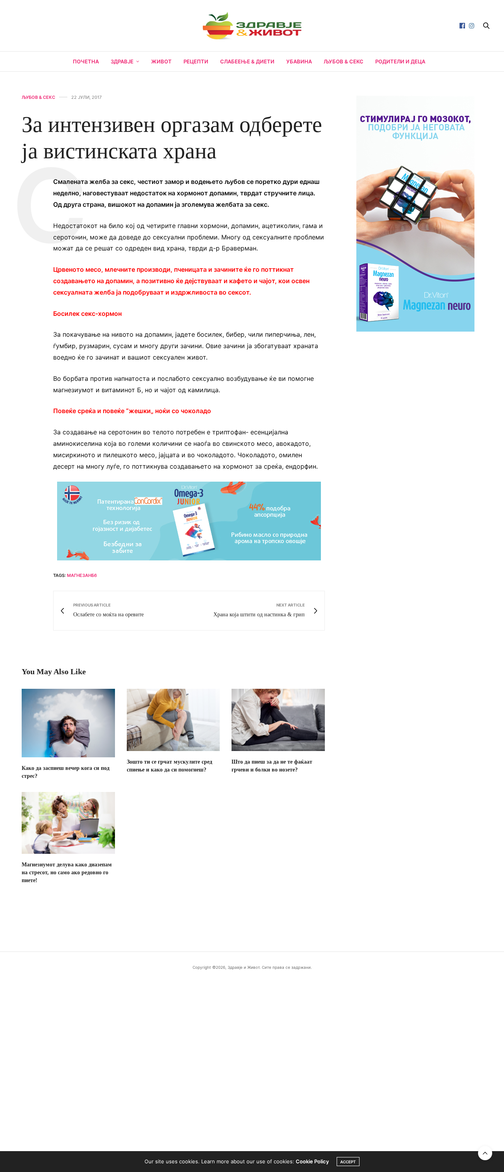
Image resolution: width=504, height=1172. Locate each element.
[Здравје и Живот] (251, 25)
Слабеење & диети (247, 61)
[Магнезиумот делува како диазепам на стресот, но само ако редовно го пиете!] (68, 823)
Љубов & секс (343, 61)
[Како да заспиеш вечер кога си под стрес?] (68, 723)
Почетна (86, 61)
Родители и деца (400, 61)
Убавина (299, 61)
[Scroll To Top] (485, 1153)
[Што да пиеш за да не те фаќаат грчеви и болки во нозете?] (278, 720)
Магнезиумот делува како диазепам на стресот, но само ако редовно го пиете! (67, 872)
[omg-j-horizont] (189, 521)
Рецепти (195, 61)
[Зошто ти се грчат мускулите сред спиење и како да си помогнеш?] (173, 720)
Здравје (122, 61)
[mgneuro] (415, 213)
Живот (161, 61)
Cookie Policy (312, 1161)
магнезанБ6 (82, 575)
